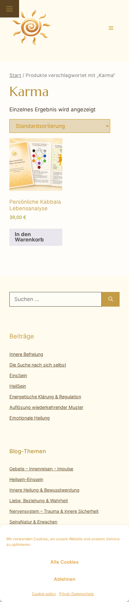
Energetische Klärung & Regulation (45, 396)
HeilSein (17, 386)
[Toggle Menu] (9, 8)
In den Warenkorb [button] (29, 237)
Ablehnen (64, 579)
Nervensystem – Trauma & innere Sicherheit (54, 511)
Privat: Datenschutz (76, 593)
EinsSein (18, 375)
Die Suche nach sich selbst (37, 364)
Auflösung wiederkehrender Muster (46, 407)
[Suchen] (111, 299)
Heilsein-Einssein (26, 479)
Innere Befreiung (26, 354)
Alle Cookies (64, 562)
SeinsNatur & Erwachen (33, 521)
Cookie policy (44, 593)
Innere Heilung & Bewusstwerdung (44, 490)
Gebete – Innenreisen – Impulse (41, 468)
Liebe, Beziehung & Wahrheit (38, 500)
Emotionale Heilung (29, 417)
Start (15, 75)
